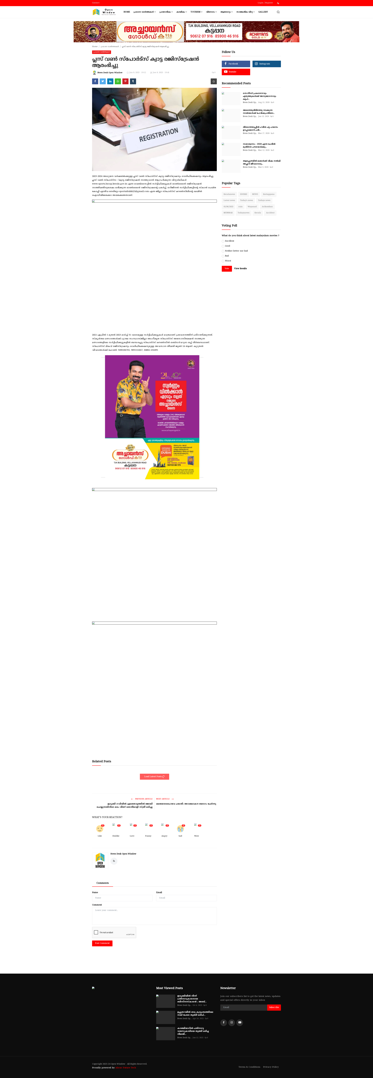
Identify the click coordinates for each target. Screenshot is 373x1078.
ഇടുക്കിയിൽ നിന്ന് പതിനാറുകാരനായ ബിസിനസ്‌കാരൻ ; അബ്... (192, 999)
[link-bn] (154, 262)
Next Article (163, 799)
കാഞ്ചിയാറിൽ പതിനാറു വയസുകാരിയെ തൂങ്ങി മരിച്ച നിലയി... (193, 1031)
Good (227, 246)
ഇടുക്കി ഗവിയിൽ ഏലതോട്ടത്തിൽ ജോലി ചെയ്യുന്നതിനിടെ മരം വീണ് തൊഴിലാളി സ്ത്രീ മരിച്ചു (125, 806)
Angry (164, 836)
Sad (180, 836)
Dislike (115, 836)
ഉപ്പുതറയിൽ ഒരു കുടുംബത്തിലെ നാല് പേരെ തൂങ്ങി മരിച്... (195, 1013)
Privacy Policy (271, 1067)
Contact (95, 3)
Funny (148, 836)
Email (159, 892)
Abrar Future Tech (125, 1067)
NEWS (255, 194)
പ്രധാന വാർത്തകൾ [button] (143, 12)
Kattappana (269, 194)
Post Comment (102, 943)
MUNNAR (228, 213)
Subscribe (274, 1007)
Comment (97, 905)
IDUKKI (243, 194)
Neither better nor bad (236, 251)
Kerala (258, 213)
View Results (240, 269)
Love (132, 836)
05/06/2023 (228, 207)
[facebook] (223, 1022)
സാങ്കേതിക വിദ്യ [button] (244, 12)
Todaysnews (243, 213)
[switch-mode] (278, 3)
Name (95, 892)
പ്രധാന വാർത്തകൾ (110, 46)
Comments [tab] (102, 883)
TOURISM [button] (195, 12)
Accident (270, 213)
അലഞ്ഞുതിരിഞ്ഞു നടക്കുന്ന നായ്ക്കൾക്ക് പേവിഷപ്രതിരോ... (259, 111)
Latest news (229, 200)
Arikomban (267, 207)
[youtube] (239, 1022)
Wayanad (252, 207)
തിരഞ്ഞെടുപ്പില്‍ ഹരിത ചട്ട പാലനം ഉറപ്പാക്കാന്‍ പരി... (260, 128)
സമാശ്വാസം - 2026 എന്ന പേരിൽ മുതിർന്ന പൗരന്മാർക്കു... (259, 145)
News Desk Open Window (123, 854)
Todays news (264, 200)
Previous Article (143, 799)
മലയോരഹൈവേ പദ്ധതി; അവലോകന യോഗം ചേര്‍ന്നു (186, 804)
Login (260, 3)
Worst (228, 261)
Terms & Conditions (249, 1067)
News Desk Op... (250, 102)
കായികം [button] (180, 12)
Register (269, 3)
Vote (227, 269)
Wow (196, 836)
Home (127, 12)
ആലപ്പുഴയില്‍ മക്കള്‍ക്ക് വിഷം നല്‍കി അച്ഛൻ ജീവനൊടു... (261, 162)
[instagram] (231, 1022)
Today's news (246, 200)
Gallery (263, 12)
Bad (227, 256)
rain (240, 207)
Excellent (229, 241)
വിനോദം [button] (210, 12)
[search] (278, 12)
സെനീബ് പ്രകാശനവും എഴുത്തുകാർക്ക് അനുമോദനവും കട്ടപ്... (259, 96)
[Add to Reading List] (214, 81)
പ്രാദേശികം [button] (165, 12)
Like (100, 836)
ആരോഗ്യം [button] (225, 12)
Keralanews (229, 194)
